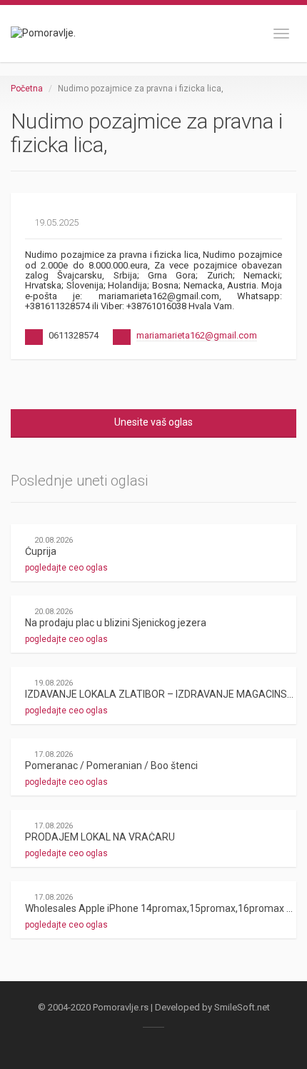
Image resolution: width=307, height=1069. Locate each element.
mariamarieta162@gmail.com (196, 335)
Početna (27, 89)
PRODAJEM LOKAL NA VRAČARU (100, 837)
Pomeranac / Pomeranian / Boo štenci (111, 765)
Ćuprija (40, 551)
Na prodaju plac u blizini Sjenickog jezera (115, 622)
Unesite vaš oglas (153, 422)
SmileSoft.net (242, 1007)
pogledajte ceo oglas (67, 568)
